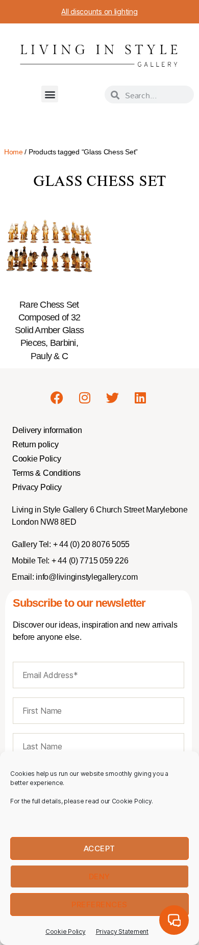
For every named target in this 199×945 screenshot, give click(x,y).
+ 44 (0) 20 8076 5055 (90, 544)
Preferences (99, 904)
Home (13, 152)
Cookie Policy (65, 931)
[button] (49, 94)
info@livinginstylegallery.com (86, 577)
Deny (99, 876)
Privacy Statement (122, 931)
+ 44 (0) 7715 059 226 (88, 560)
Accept (99, 848)
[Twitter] (112, 397)
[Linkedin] (140, 397)
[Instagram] (84, 397)
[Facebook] (56, 397)
